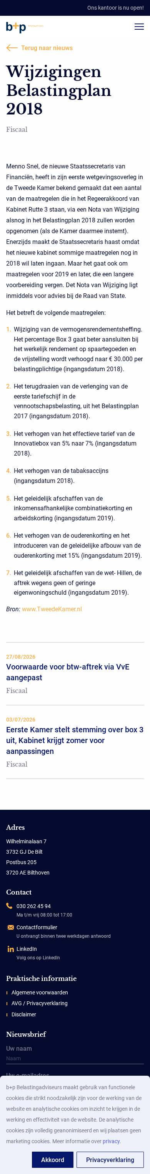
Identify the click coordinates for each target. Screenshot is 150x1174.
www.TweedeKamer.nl (52, 609)
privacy (111, 1141)
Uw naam (19, 1049)
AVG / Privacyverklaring (40, 1003)
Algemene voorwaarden (40, 992)
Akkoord (52, 1160)
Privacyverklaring (110, 1160)
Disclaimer (24, 1014)
